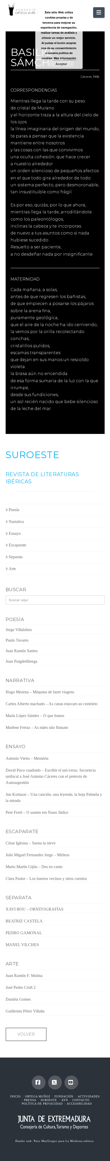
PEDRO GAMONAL (24, 933)
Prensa (30, 1100)
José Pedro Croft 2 (21, 987)
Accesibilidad (79, 1103)
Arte (12, 568)
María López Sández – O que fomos (35, 715)
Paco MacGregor (46, 1140)
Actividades (89, 1096)
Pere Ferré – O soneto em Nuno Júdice (37, 812)
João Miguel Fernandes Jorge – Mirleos (37, 855)
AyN (64, 1100)
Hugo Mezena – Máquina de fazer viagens (40, 692)
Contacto (81, 1100)
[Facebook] (39, 1082)
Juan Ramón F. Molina (24, 975)
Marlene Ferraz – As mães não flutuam (37, 727)
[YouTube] (71, 1082)
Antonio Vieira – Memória (27, 758)
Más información (65, 58)
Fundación (63, 1096)
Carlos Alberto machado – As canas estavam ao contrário (51, 704)
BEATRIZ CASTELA (24, 921)
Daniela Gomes (18, 999)
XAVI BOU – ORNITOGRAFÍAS (34, 909)
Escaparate (17, 545)
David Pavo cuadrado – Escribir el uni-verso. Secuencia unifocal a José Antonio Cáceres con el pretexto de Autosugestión (51, 776)
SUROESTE (33, 454)
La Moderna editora (80, 1140)
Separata (16, 557)
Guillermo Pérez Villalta (25, 1011)
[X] (55, 1082)
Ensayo (15, 533)
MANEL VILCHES (22, 944)
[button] (98, 12)
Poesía (14, 510)
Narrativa (16, 521)
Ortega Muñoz (37, 1096)
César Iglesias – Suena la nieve (31, 843)
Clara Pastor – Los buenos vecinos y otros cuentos (46, 878)
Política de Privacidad (42, 1103)
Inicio (15, 1096)
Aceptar (61, 64)
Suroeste (49, 1100)
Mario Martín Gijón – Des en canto (34, 867)
